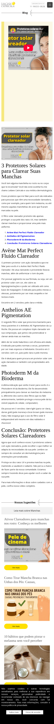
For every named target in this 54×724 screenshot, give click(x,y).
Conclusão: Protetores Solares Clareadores (29, 243)
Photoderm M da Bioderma (21, 239)
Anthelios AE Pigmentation (21, 236)
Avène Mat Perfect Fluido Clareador (25, 232)
